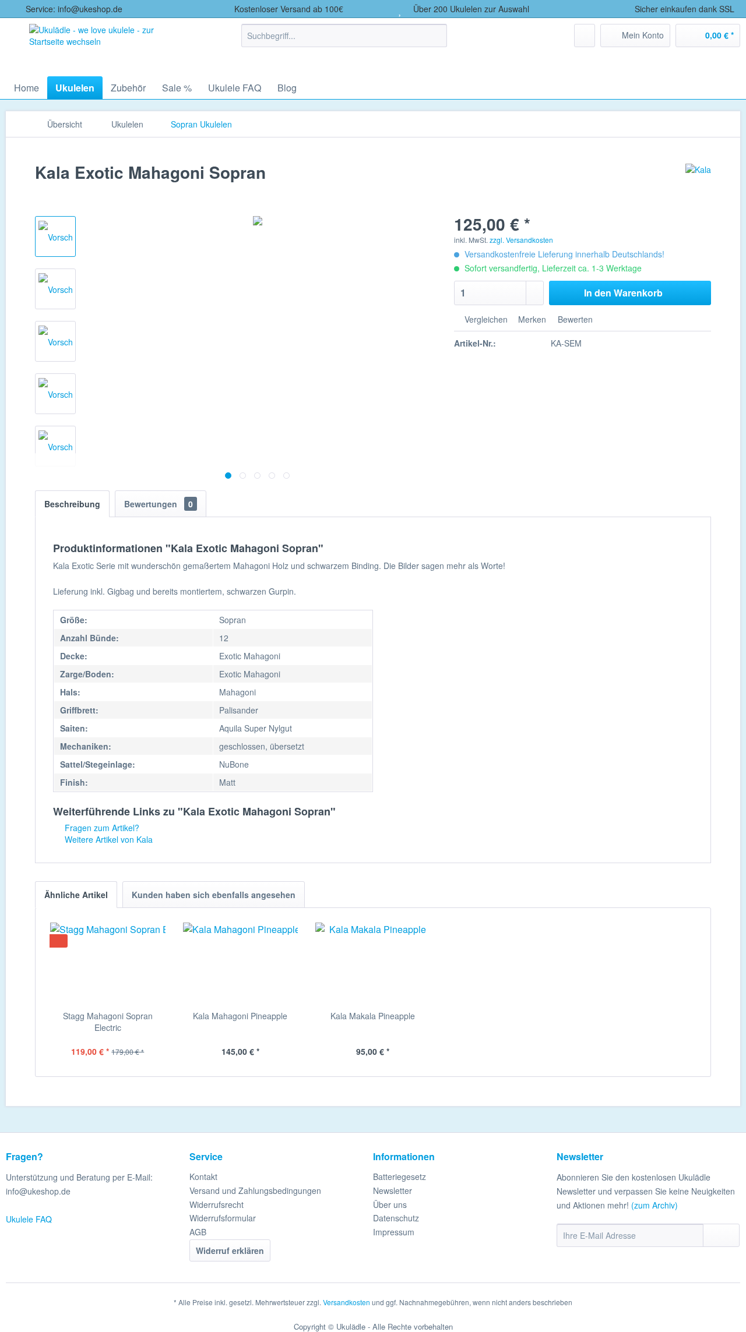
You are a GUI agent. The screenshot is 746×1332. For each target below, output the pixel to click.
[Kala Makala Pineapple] (373, 963)
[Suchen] (436, 35)
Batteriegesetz (399, 1176)
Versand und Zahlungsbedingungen (255, 1190)
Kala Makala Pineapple (372, 1016)
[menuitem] (344, 35)
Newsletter (392, 1190)
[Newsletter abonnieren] (721, 1235)
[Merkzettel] (584, 35)
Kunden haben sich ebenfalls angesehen (213, 894)
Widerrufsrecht (216, 1204)
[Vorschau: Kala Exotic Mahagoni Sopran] (55, 236)
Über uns (390, 1204)
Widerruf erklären (230, 1250)
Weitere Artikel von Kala (107, 839)
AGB (197, 1232)
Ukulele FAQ (29, 1219)
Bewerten (574, 319)
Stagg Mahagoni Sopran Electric (108, 1021)
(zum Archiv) (654, 1205)
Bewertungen (158, 504)
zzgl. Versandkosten (521, 240)
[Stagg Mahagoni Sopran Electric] (108, 963)
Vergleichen (485, 319)
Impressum (393, 1232)
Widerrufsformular (222, 1218)
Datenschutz (396, 1218)
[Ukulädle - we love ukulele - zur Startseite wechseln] (110, 44)
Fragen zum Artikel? (100, 827)
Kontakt (203, 1176)
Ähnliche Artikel (76, 894)
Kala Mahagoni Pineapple (240, 1016)
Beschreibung (72, 504)
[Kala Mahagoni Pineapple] (240, 963)
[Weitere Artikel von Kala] (698, 184)
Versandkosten (346, 1302)
